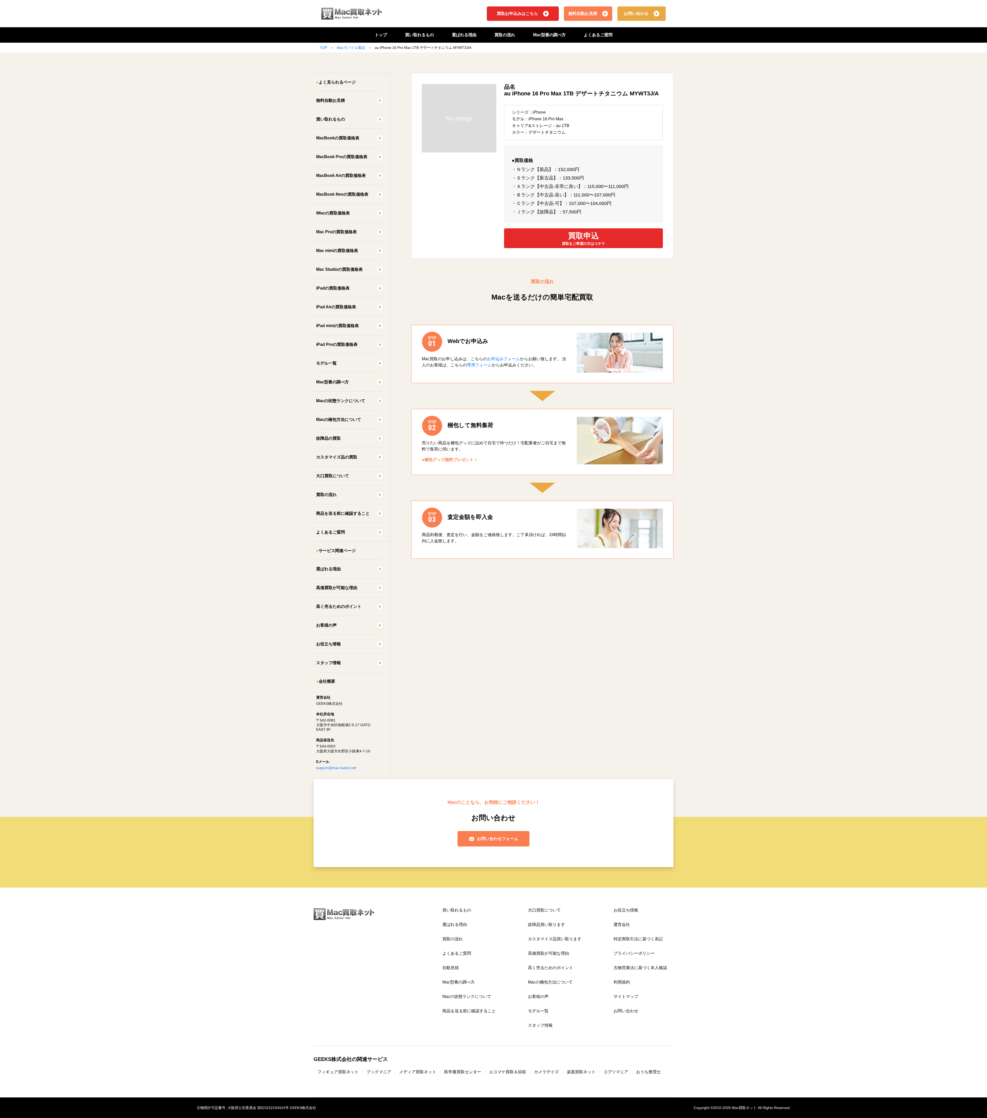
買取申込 (583, 238)
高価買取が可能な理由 (336, 587)
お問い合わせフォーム (497, 838)
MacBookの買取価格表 (337, 138)
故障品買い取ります (546, 924)
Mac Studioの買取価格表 (339, 269)
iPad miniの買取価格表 (337, 325)
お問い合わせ (636, 13)
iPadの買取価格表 (333, 288)
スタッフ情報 (328, 663)
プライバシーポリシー (634, 953)
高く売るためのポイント (338, 606)
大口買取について (332, 476)
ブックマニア (379, 1072)
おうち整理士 (648, 1072)
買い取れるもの (419, 35)
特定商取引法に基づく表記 (638, 939)
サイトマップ (626, 996)
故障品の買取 (328, 438)
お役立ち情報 (328, 644)
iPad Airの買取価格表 (336, 307)
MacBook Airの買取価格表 (341, 175)
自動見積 (450, 968)
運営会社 (622, 924)
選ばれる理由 (464, 35)
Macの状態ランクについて (340, 401)
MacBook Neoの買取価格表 (342, 194)
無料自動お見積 (582, 13)
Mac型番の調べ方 (549, 35)
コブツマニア (616, 1072)
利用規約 (622, 982)
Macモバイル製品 (351, 48)
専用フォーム (479, 365)
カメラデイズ (546, 1072)
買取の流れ (505, 35)
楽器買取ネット (581, 1072)
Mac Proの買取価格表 (336, 232)
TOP (323, 48)
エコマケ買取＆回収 (507, 1072)
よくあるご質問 (598, 35)
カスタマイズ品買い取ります (554, 939)
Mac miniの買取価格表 (337, 250)
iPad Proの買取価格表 (337, 344)
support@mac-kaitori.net (336, 768)
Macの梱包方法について (338, 419)
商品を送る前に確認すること (343, 513)
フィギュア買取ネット (338, 1072)
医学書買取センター (462, 1072)
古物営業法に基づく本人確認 (640, 968)
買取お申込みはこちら (517, 13)
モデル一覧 (326, 363)
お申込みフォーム (503, 359)
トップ (381, 35)
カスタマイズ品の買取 (336, 457)
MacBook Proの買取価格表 (341, 157)
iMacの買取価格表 (333, 213)
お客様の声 (326, 625)
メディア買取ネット (417, 1072)
